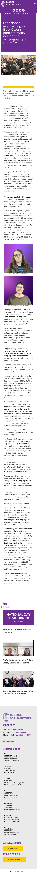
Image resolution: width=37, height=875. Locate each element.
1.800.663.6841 (17, 730)
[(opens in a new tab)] (18, 617)
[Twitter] (7, 725)
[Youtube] (11, 725)
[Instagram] (17, 10)
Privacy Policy (8, 741)
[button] (34, 3)
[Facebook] (14, 10)
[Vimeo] (20, 10)
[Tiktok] (23, 10)
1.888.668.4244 (20, 732)
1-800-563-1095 (25, 735)
